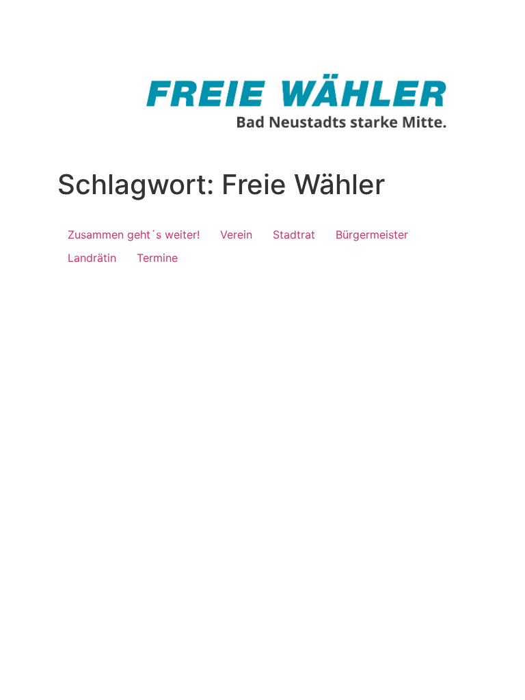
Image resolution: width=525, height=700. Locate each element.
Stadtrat (294, 234)
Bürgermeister (372, 234)
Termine (157, 258)
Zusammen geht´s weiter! (134, 234)
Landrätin (92, 258)
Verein (236, 234)
